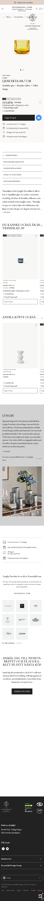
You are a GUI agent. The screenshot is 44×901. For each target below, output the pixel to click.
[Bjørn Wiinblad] (8, 634)
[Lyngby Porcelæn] (8, 620)
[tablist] (22, 168)
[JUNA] (22, 634)
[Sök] (36, 8)
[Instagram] (7, 849)
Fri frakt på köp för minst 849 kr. (25, 2)
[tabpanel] (22, 201)
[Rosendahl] (8, 606)
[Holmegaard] (36, 606)
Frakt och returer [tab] (12, 175)
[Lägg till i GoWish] (39, 118)
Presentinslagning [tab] (13, 168)
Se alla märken (8, 643)
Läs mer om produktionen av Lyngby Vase (17, 458)
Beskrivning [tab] (11, 155)
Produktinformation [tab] (14, 162)
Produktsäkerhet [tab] (12, 181)
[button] (20, 70)
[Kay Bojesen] (36, 620)
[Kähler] (22, 606)
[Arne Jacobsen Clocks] (22, 620)
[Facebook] (3, 849)
